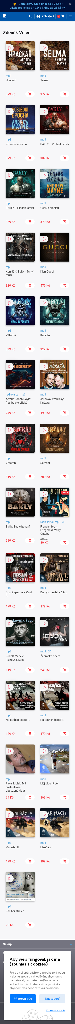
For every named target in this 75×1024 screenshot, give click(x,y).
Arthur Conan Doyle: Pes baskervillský (18, 400)
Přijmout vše (23, 999)
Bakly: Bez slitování (18, 526)
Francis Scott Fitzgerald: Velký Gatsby (50, 530)
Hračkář (11, 80)
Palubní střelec (15, 911)
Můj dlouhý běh (49, 783)
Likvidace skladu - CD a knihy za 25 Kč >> (37, 7)
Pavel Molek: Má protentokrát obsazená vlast (16, 787)
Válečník (11, 335)
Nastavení (52, 999)
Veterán (11, 463)
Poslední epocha (16, 144)
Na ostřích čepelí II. (18, 720)
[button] (32, 16)
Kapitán (45, 335)
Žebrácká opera (50, 656)
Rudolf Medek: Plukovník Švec (15, 657)
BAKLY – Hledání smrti (20, 208)
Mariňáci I (46, 847)
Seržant (45, 463)
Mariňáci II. (12, 847)
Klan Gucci (47, 271)
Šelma (44, 80)
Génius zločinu (49, 208)
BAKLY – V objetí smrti (54, 144)
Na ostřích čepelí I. (52, 720)
